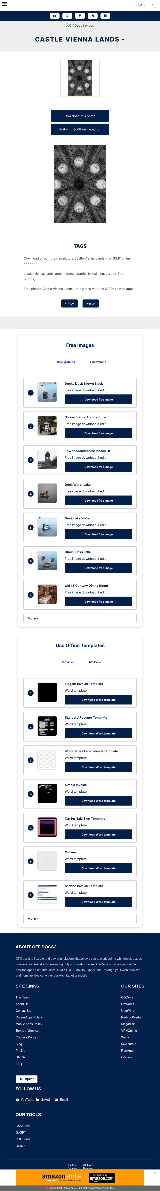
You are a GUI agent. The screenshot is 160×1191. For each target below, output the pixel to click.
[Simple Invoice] (48, 802)
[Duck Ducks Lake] (48, 569)
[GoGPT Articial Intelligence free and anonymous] (55, 16)
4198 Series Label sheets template (91, 751)
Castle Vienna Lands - (80, 39)
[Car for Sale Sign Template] (48, 836)
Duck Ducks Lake (78, 552)
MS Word (68, 662)
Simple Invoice (76, 785)
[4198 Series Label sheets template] (48, 768)
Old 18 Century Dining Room (86, 586)
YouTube (27, 1099)
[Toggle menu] (5, 4)
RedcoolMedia (131, 1017)
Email (64, 1099)
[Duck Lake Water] (48, 535)
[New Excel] (93, 16)
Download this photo (80, 116)
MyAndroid (128, 1044)
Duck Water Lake (78, 485)
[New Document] (80, 16)
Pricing (20, 1050)
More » (33, 618)
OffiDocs (127, 997)
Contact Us (23, 1010)
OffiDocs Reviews (72, 1166)
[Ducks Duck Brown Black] (48, 401)
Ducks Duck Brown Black (84, 383)
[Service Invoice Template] (48, 903)
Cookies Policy (26, 1037)
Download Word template (99, 699)
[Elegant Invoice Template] (48, 701)
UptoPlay (127, 1010)
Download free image (98, 399)
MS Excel (95, 662)
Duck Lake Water (78, 518)
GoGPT (21, 1132)
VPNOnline (129, 1030)
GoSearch (23, 1126)
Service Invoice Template (84, 886)
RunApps (127, 1050)
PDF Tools (23, 1139)
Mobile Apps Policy (29, 1024)
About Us (22, 1004)
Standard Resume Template (86, 717)
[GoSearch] (67, 16)
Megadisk (128, 1024)
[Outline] (48, 869)
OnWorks (127, 1004)
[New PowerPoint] (105, 16)
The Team (22, 997)
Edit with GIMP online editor (80, 129)
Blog (19, 1044)
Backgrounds (66, 362)
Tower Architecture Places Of (87, 451)
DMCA (20, 1057)
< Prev (69, 303)
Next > (90, 303)
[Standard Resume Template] (48, 735)
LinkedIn (46, 1099)
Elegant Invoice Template (84, 684)
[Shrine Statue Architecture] (48, 434)
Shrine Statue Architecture (85, 417)
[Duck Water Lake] (48, 502)
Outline (70, 852)
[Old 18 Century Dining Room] (48, 603)
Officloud (127, 1057)
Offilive (20, 1146)
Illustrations (98, 362)
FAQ (19, 1064)
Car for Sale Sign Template (85, 818)
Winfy (125, 1037)
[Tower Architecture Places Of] (48, 468)
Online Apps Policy (29, 1017)
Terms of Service (27, 1030)
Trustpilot (27, 1079)
